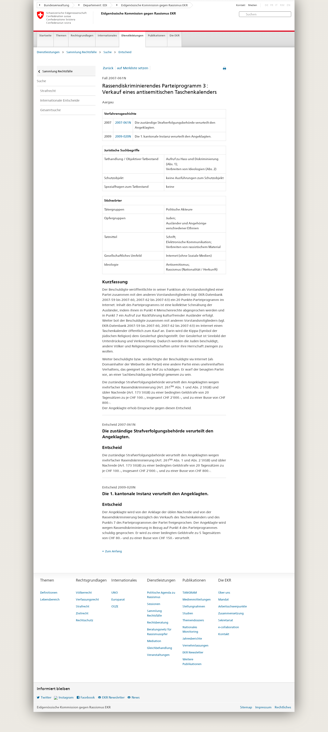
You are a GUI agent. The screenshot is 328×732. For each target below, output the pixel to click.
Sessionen (153, 604)
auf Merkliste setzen (132, 68)
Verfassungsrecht (87, 599)
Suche (108, 52)
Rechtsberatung (157, 622)
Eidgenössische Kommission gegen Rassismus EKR (154, 5)
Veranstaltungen (158, 655)
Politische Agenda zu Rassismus (161, 595)
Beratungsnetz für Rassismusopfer (159, 632)
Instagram (66, 697)
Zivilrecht (82, 613)
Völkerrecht (84, 592)
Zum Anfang (113, 551)
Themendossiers (193, 620)
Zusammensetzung (231, 613)
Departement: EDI (95, 5)
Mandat (223, 599)
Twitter (46, 697)
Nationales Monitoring (190, 629)
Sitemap (246, 707)
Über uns (224, 592)
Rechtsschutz (84, 620)
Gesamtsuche (50, 110)
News (136, 697)
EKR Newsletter (193, 652)
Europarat (118, 599)
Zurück (108, 68)
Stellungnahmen (194, 606)
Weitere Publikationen (192, 661)
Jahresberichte (192, 638)
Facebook (88, 697)
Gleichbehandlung (159, 648)
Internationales (107, 35)
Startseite (45, 35)
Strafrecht (48, 91)
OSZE (114, 606)
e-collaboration (228, 627)
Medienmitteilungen (197, 599)
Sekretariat (225, 620)
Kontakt (240, 5)
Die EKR (175, 35)
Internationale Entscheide (59, 100)
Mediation (154, 641)
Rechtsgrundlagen (82, 35)
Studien (188, 613)
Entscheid (124, 52)
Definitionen (48, 592)
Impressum (263, 707)
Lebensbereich (50, 599)
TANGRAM (190, 592)
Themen (61, 35)
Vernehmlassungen (195, 645)
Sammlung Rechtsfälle (81, 52)
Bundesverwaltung (56, 5)
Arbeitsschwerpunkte (232, 606)
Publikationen (156, 35)
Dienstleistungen (132, 35)
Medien (252, 5)
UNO (114, 592)
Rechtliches (283, 707)
